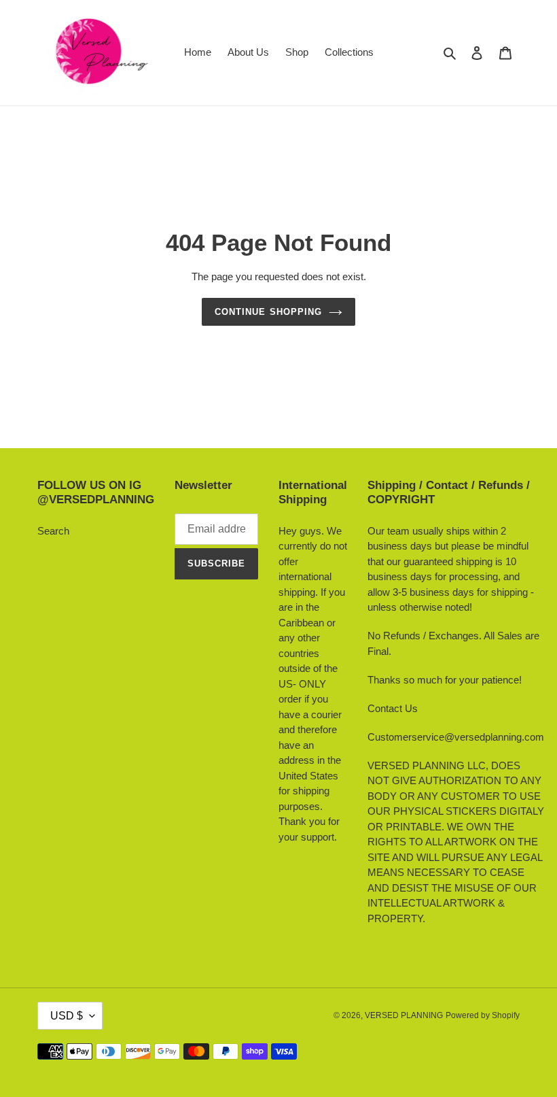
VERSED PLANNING (404, 1015)
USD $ (66, 1016)
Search (53, 531)
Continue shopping (268, 312)
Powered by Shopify (483, 1015)
